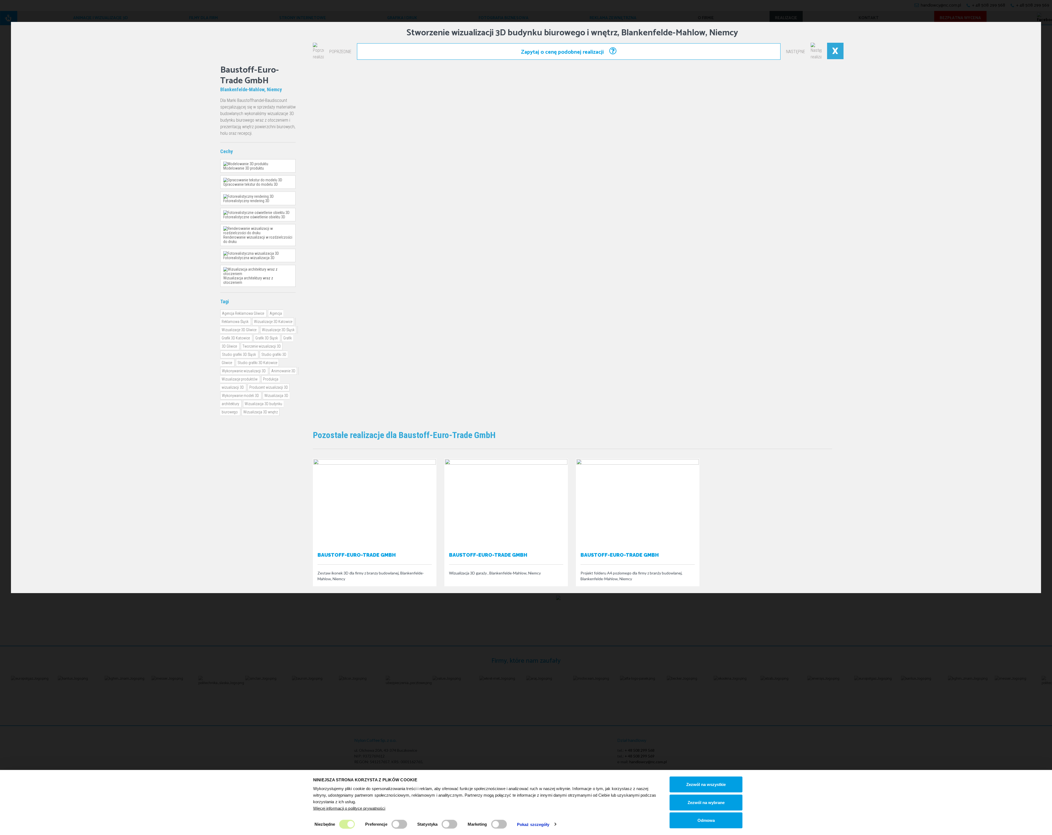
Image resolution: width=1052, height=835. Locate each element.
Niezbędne (325, 824)
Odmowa (706, 820)
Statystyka (427, 824)
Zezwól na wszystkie (706, 784)
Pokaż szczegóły (533, 824)
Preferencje (376, 824)
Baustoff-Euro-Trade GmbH (357, 555)
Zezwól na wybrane (706, 802)
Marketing (477, 824)
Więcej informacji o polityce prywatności (349, 808)
